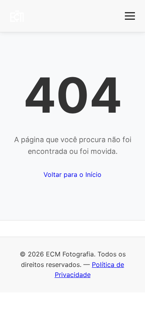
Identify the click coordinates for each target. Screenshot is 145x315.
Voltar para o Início (73, 174)
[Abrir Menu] (130, 16)
